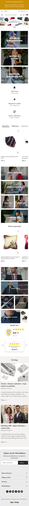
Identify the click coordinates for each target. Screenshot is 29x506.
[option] (14, 345)
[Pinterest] (22, 491)
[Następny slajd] (28, 27)
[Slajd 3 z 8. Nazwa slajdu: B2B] (14, 21)
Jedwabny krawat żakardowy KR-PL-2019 (9, 157)
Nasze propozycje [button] (14, 226)
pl (1, 11)
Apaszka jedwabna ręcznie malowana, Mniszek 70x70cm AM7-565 (10, 257)
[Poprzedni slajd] (1, 27)
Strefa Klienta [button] (6, 486)
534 (15, 335)
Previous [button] (2, 345)
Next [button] (26, 345)
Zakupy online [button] (6, 477)
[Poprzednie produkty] (4, 139)
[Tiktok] (16, 491)
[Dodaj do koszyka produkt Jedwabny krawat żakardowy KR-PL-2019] (17, 152)
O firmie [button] (4, 482)
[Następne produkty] (25, 139)
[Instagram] (10, 491)
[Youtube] (13, 491)
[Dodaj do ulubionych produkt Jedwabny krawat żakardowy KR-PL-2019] (18, 131)
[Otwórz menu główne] (2, 15)
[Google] (19, 491)
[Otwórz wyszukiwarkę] (21, 14)
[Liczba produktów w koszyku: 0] (26, 14)
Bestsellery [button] (5, 126)
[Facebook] (7, 491)
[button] (15, 126)
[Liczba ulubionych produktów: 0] (23, 14)
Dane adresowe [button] (7, 473)
